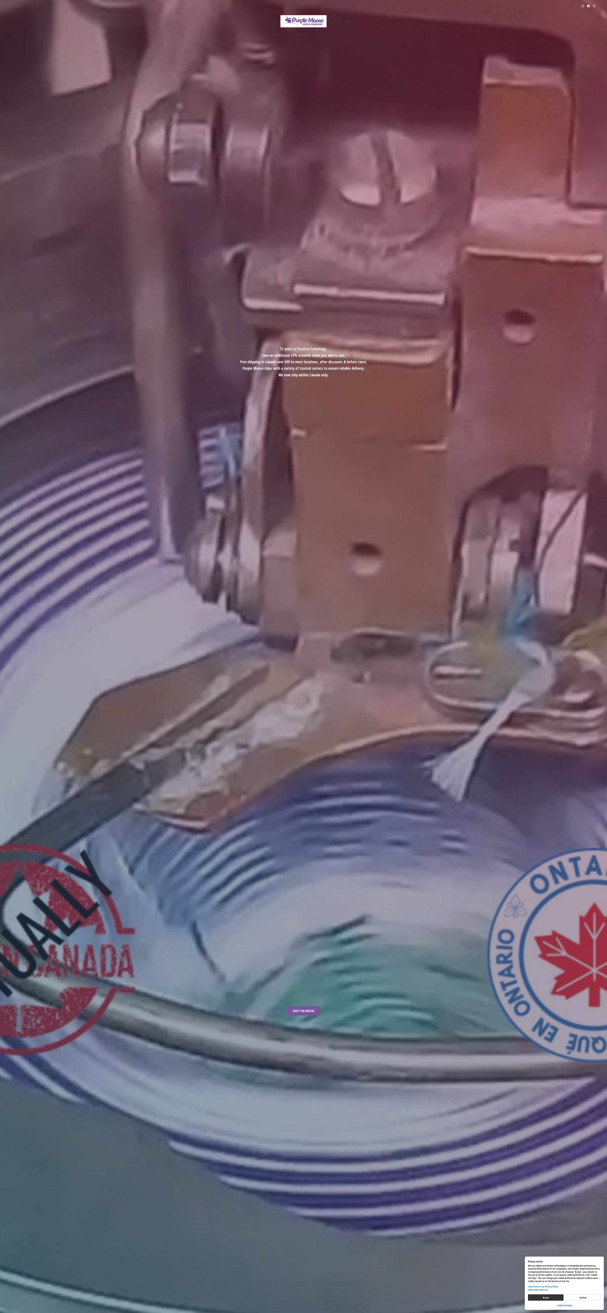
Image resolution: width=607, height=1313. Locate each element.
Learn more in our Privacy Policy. (543, 1286)
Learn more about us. (538, 1289)
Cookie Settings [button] (564, 1305)
